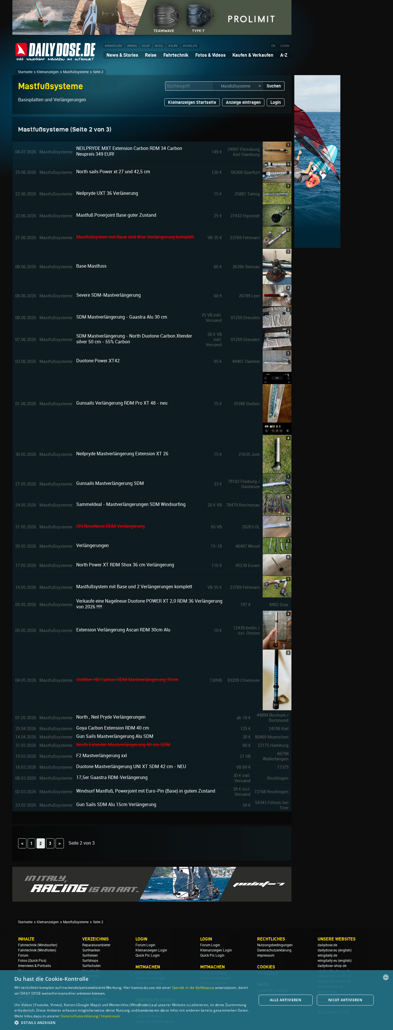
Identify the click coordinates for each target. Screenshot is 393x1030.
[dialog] (196, 1000)
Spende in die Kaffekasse (193, 987)
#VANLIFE (190, 46)
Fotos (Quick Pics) (32, 961)
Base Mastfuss (91, 266)
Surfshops (90, 961)
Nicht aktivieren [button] (345, 999)
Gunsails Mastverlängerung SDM (110, 483)
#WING (132, 46)
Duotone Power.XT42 (98, 360)
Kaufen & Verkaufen (252, 55)
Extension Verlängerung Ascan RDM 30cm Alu (123, 630)
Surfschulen (91, 966)
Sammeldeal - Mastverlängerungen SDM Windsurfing (131, 504)
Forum (23, 955)
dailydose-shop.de (332, 966)
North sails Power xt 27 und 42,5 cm (113, 171)
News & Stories (122, 55)
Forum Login (145, 945)
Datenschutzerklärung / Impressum (90, 1016)
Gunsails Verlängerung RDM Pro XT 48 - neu (121, 403)
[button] (131, 1022)
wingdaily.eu (327, 961)
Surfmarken (91, 950)
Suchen (274, 85)
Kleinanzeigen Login (151, 950)
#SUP (146, 46)
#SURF (173, 46)
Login (275, 102)
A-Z (283, 55)
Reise (151, 55)
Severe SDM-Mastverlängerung (108, 295)
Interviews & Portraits (34, 966)
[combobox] (386, 977)
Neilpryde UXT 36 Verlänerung (107, 193)
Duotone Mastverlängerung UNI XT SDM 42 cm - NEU (131, 766)
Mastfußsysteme (76, 72)
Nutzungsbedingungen (275, 945)
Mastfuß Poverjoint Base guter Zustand (116, 215)
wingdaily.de (327, 955)
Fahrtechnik (175, 55)
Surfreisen (90, 955)
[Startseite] (55, 58)
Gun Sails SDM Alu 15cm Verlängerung (116, 804)
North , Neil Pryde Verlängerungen (111, 717)
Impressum (265, 955)
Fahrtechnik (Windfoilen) (37, 950)
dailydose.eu (327, 950)
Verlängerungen (92, 545)
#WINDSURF (113, 46)
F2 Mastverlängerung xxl (101, 755)
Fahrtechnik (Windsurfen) (37, 945)
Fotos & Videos (210, 55)
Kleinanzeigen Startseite (192, 102)
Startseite (25, 72)
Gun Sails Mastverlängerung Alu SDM (114, 736)
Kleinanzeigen (48, 72)
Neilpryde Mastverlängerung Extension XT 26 (122, 453)
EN (273, 46)
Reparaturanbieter (96, 945)
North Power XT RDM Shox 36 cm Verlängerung (125, 565)
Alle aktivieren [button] (285, 999)
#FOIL (159, 46)
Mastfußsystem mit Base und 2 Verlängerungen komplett (134, 586)
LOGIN (284, 46)
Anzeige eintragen (243, 102)
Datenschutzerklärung (274, 950)
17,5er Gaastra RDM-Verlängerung (112, 777)
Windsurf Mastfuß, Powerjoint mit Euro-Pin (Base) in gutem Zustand (145, 791)
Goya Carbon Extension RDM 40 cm (112, 728)
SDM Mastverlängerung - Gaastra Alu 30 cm (121, 317)
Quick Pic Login (148, 955)
